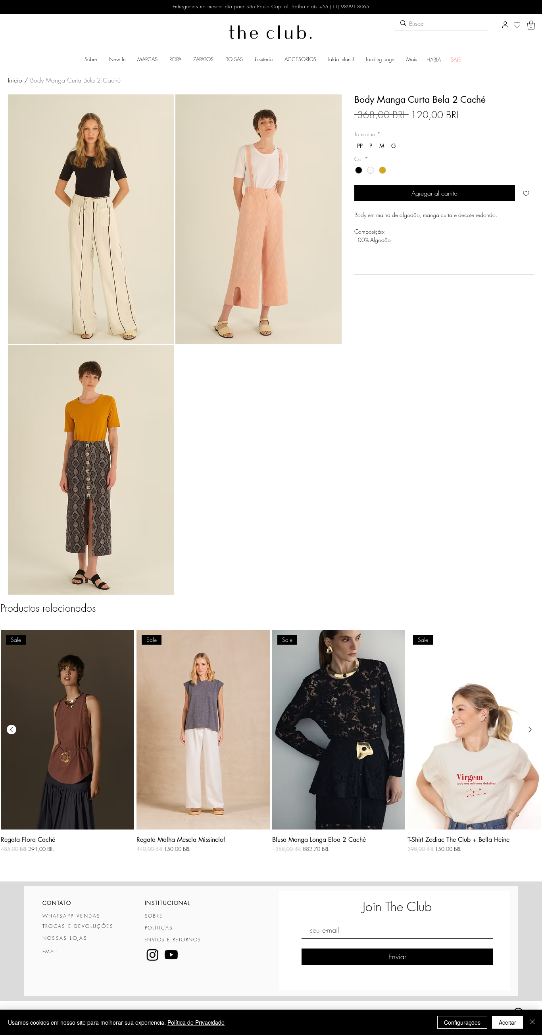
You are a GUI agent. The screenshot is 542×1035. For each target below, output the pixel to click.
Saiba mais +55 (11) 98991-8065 (329, 6)
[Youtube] (171, 954)
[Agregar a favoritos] (526, 193)
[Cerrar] (532, 1022)
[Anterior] (11, 729)
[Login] (505, 25)
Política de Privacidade (196, 1022)
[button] (531, 25)
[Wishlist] (517, 25)
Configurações (462, 1022)
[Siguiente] (530, 729)
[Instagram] (152, 954)
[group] (270, 752)
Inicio (15, 80)
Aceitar (507, 1022)
